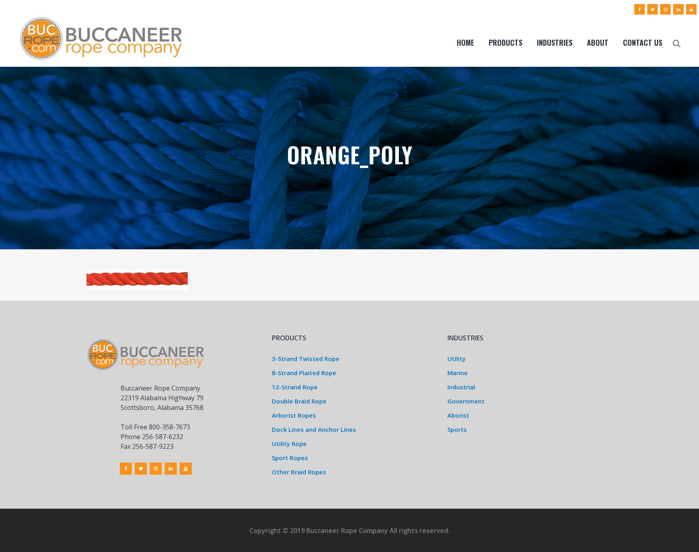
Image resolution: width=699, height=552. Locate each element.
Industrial (461, 387)
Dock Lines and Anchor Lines (314, 429)
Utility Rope (289, 443)
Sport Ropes (290, 458)
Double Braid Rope (299, 401)
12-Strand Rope (295, 387)
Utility (456, 359)
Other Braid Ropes (299, 472)
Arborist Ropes (294, 415)
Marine (457, 373)
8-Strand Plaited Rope (304, 373)
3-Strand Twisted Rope (305, 359)
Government (466, 401)
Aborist (458, 415)
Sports (457, 429)
